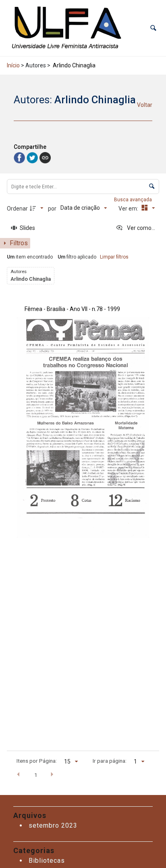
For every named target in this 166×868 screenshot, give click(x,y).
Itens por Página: (37, 760)
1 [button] (35, 775)
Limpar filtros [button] (114, 257)
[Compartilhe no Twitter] (33, 157)
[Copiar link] (45, 157)
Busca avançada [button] (133, 199)
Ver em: (128, 208)
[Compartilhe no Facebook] (20, 157)
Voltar (144, 105)
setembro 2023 (53, 825)
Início (13, 65)
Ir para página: (110, 760)
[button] (153, 28)
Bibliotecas (47, 860)
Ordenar (17, 208)
